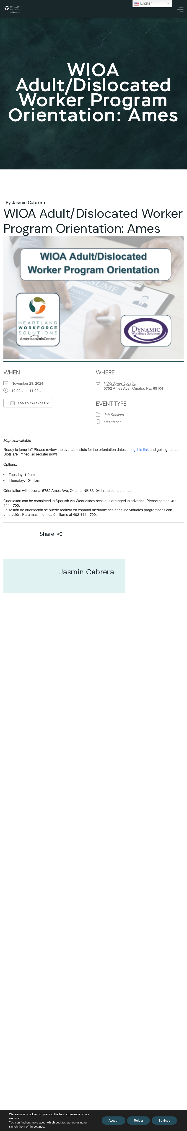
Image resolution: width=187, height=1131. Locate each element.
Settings (164, 1120)
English (146, 3)
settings (39, 1126)
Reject (138, 1120)
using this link (138, 449)
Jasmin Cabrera (28, 202)
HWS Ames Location (121, 383)
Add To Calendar (31, 403)
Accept (113, 1120)
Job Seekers (114, 414)
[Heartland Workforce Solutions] (12, 9)
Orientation (113, 422)
